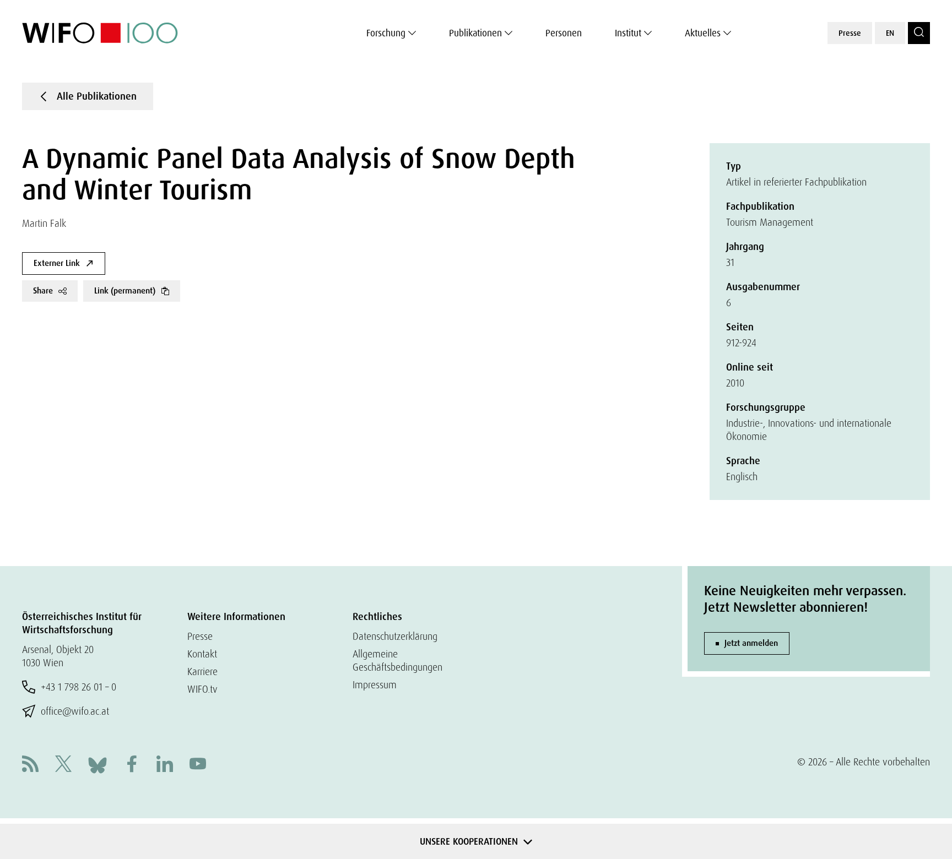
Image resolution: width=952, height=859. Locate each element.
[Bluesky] (97, 764)
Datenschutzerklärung (395, 636)
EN (890, 33)
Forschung (385, 33)
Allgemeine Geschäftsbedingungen (397, 660)
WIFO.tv (202, 689)
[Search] (919, 33)
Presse (850, 33)
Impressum (375, 684)
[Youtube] (198, 765)
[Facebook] (131, 765)
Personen (563, 33)
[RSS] (30, 765)
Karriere (202, 671)
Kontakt (202, 654)
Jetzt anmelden (751, 643)
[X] (63, 765)
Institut (628, 33)
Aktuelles (703, 33)
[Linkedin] (164, 765)
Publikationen (475, 33)
